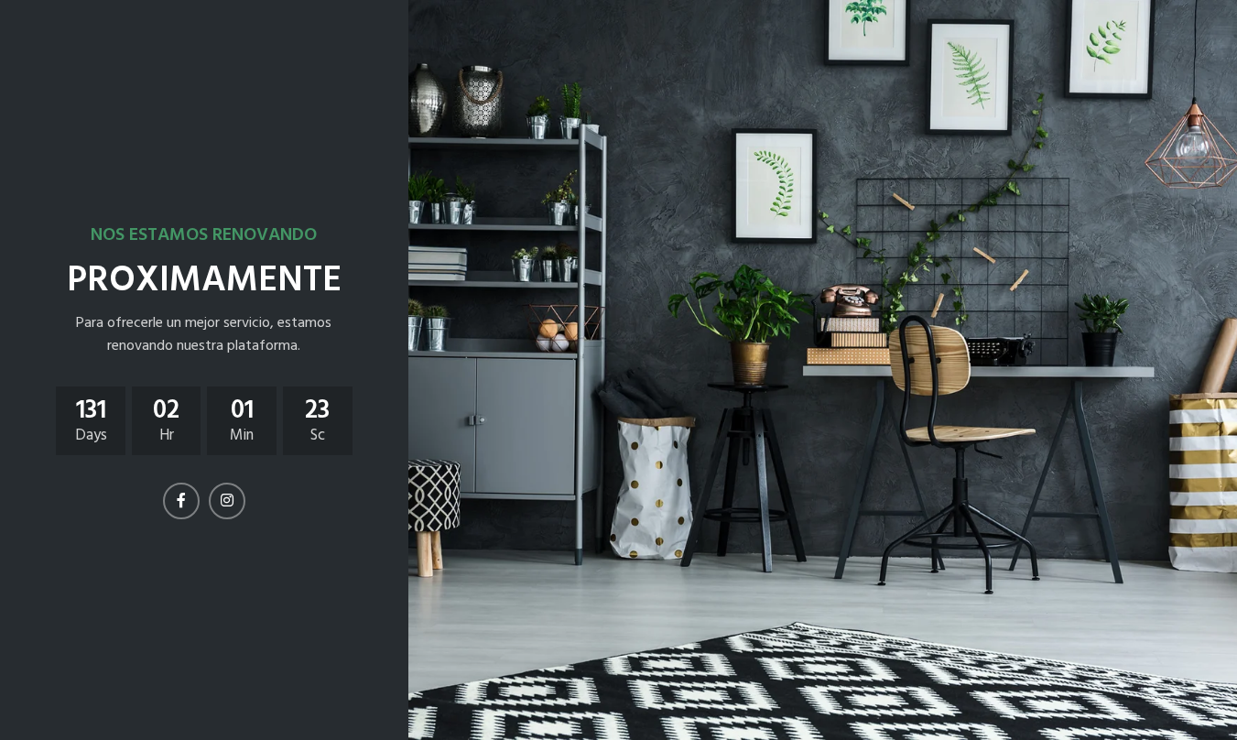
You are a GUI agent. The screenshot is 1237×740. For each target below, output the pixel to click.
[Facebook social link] (181, 501)
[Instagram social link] (227, 501)
